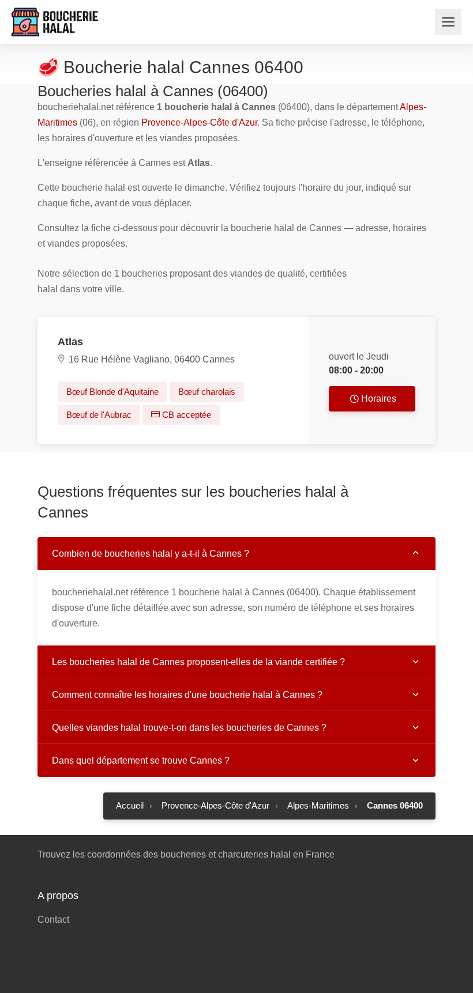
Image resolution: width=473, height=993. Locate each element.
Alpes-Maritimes (318, 805)
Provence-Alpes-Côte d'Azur (199, 122)
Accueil (130, 805)
